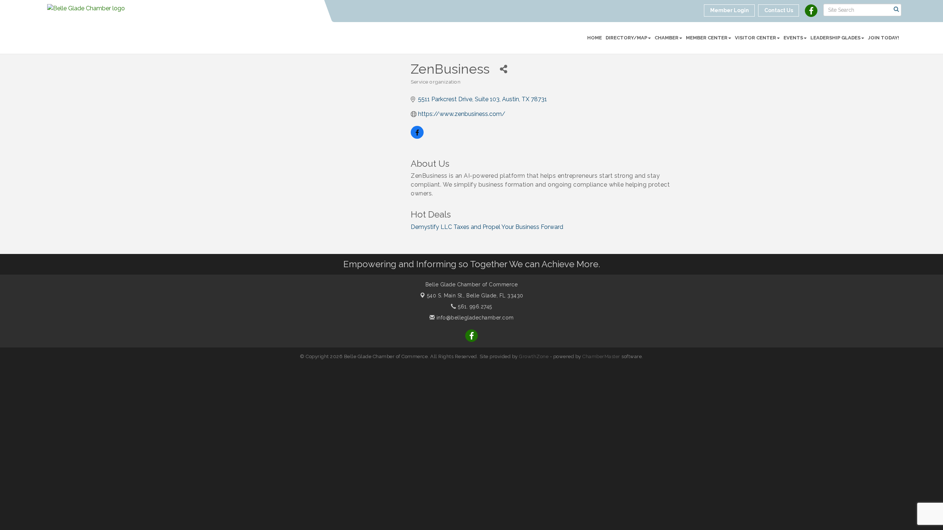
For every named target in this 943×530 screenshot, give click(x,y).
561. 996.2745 (474, 307)
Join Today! (883, 37)
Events (793, 37)
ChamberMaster (601, 356)
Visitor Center (755, 37)
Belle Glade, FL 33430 (475, 295)
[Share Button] (503, 69)
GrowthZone (533, 356)
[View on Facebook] (417, 136)
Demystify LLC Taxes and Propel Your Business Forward (487, 226)
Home (594, 37)
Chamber (667, 37)
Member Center (707, 37)
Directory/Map (626, 37)
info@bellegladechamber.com (474, 318)
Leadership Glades (835, 37)
